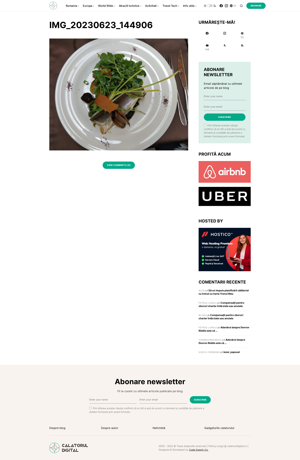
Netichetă (159, 428)
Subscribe (224, 117)
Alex (201, 290)
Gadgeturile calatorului (219, 428)
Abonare (256, 5)
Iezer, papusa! (231, 352)
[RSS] (242, 47)
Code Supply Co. (198, 449)
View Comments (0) (119, 165)
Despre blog (57, 428)
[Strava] (224, 47)
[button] (210, 6)
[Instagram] (226, 5)
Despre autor (109, 428)
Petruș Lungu (207, 303)
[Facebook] (221, 5)
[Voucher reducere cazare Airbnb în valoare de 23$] (225, 171)
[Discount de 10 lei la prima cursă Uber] (225, 196)
